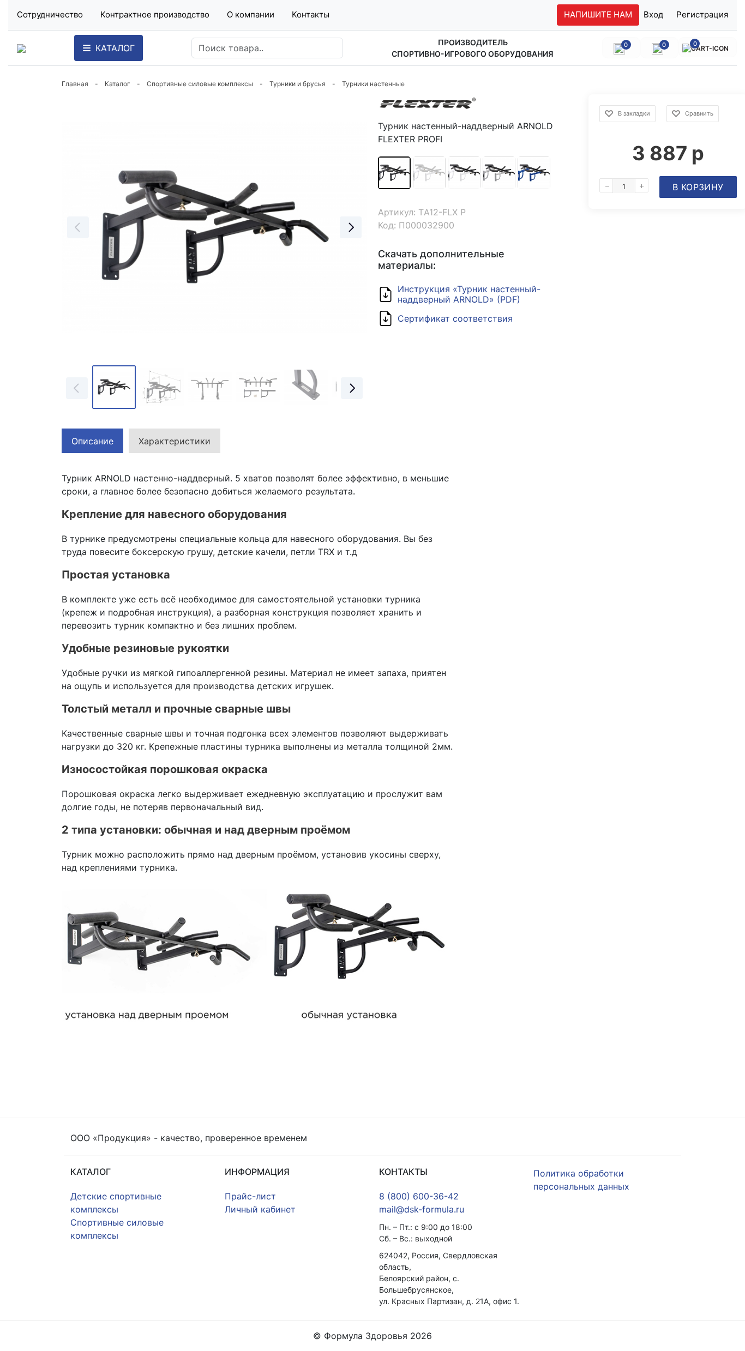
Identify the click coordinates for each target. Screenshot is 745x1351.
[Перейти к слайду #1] (114, 387)
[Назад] (78, 227)
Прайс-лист (250, 1196)
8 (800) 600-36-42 (419, 1196)
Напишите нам (598, 14)
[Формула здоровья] (21, 48)
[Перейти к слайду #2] (162, 387)
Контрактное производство (154, 14)
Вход (653, 14)
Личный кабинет (260, 1209)
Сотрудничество (50, 14)
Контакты (310, 14)
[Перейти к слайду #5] (306, 387)
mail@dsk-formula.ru (421, 1209)
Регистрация (702, 14)
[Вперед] (351, 227)
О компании (250, 14)
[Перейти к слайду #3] (210, 387)
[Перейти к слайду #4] (258, 387)
